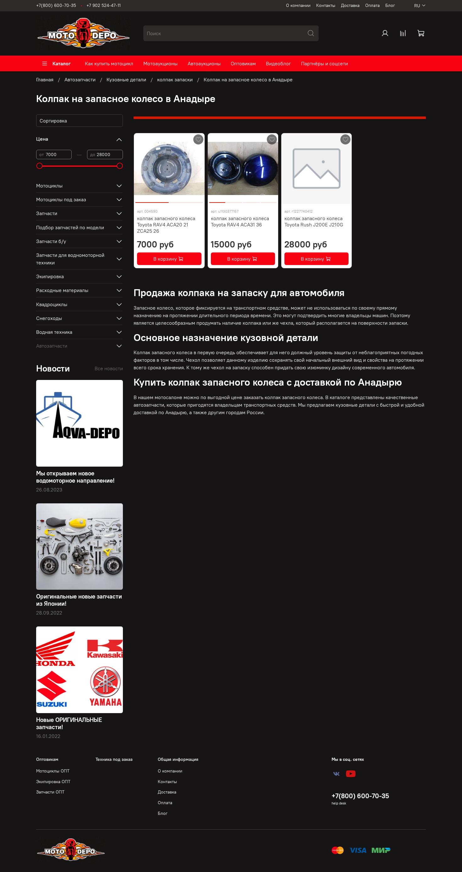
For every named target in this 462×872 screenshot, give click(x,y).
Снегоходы (49, 318)
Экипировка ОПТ (53, 781)
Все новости (109, 368)
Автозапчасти (80, 79)
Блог (390, 5)
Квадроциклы (51, 304)
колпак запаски (175, 79)
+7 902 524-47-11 (103, 5)
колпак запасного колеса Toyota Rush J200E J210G (313, 221)
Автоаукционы (204, 63)
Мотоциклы (49, 185)
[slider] (39, 166)
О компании (298, 5)
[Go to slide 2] (186, 200)
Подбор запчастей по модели (70, 227)
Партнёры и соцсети (324, 63)
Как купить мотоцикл (109, 63)
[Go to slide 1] (152, 200)
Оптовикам (243, 63)
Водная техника (54, 332)
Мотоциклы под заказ (61, 199)
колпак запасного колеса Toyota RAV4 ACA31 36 (240, 221)
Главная (44, 79)
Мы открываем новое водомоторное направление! (75, 476)
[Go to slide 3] (251, 200)
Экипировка (50, 276)
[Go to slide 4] (268, 200)
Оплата (372, 5)
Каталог (61, 63)
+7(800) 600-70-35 (56, 5)
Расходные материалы (62, 290)
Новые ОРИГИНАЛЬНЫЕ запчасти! (69, 723)
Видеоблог (278, 63)
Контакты (325, 5)
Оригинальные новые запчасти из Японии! (79, 600)
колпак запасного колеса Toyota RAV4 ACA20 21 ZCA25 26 (166, 224)
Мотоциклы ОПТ (52, 771)
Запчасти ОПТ (50, 792)
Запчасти (46, 213)
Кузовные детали (126, 79)
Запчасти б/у (51, 241)
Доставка (350, 5)
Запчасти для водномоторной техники (70, 259)
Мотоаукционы (160, 63)
